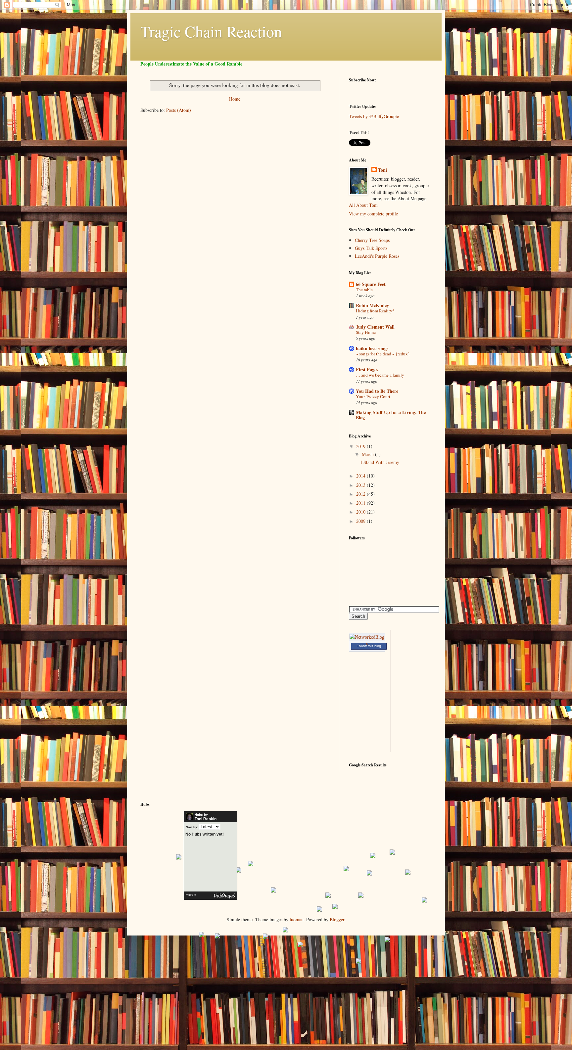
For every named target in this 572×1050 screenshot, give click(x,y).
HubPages (224, 896)
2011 (361, 503)
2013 (361, 485)
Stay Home (366, 332)
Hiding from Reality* (375, 311)
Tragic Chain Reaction (211, 31)
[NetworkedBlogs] (367, 643)
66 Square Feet (371, 284)
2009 (361, 521)
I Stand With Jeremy (379, 462)
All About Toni (363, 205)
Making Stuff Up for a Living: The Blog (391, 415)
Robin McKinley (372, 305)
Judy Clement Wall (375, 326)
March (368, 454)
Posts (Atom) (178, 110)
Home (234, 99)
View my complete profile (373, 213)
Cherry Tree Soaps (372, 240)
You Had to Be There (377, 391)
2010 (361, 512)
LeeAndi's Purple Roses (377, 256)
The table (364, 290)
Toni (382, 170)
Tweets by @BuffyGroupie (374, 116)
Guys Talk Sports (371, 248)
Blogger (337, 919)
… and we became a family (380, 375)
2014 (361, 476)
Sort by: (192, 827)
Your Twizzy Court (373, 396)
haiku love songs (372, 348)
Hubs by (205, 817)
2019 (361, 446)
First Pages (367, 369)
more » (191, 894)
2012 (361, 494)
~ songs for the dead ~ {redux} (383, 354)
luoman (297, 919)
